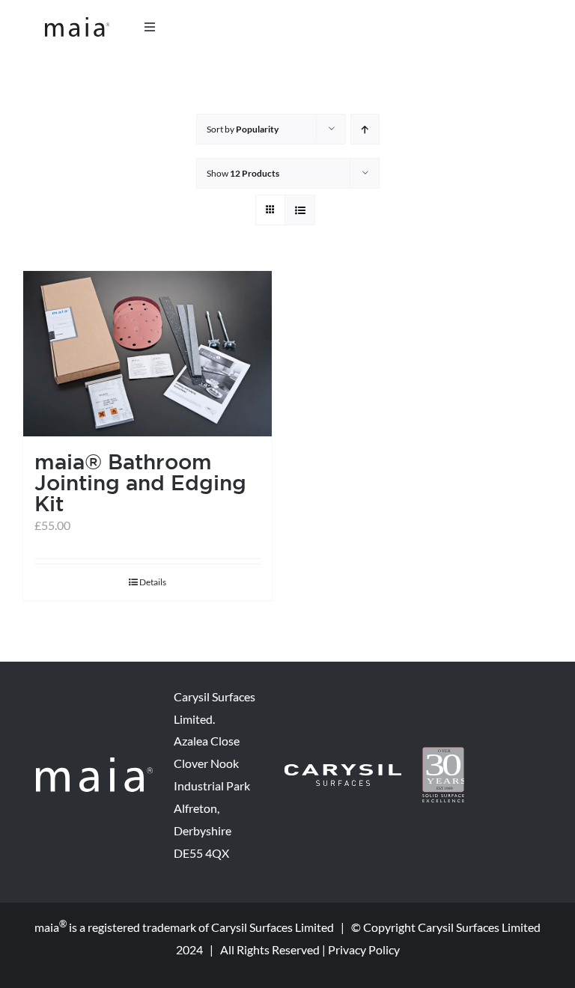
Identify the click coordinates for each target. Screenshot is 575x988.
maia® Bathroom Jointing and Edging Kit (140, 482)
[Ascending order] (365, 129)
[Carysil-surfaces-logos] (343, 770)
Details (152, 582)
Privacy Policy (364, 949)
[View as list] (299, 210)
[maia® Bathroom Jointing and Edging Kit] (147, 353)
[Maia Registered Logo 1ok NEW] (77, 23)
